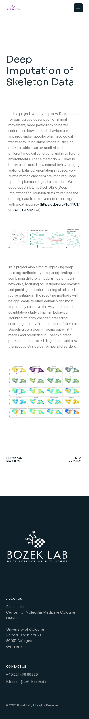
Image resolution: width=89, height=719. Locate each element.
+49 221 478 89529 (22, 674)
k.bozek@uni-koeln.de (26, 682)
